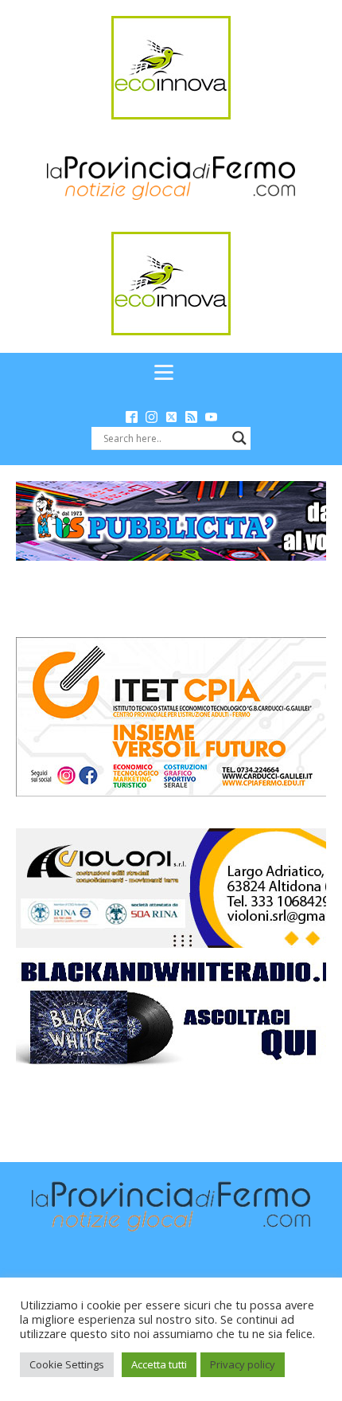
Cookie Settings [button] (66, 1364)
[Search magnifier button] (239, 438)
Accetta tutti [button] (159, 1364)
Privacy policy (242, 1364)
